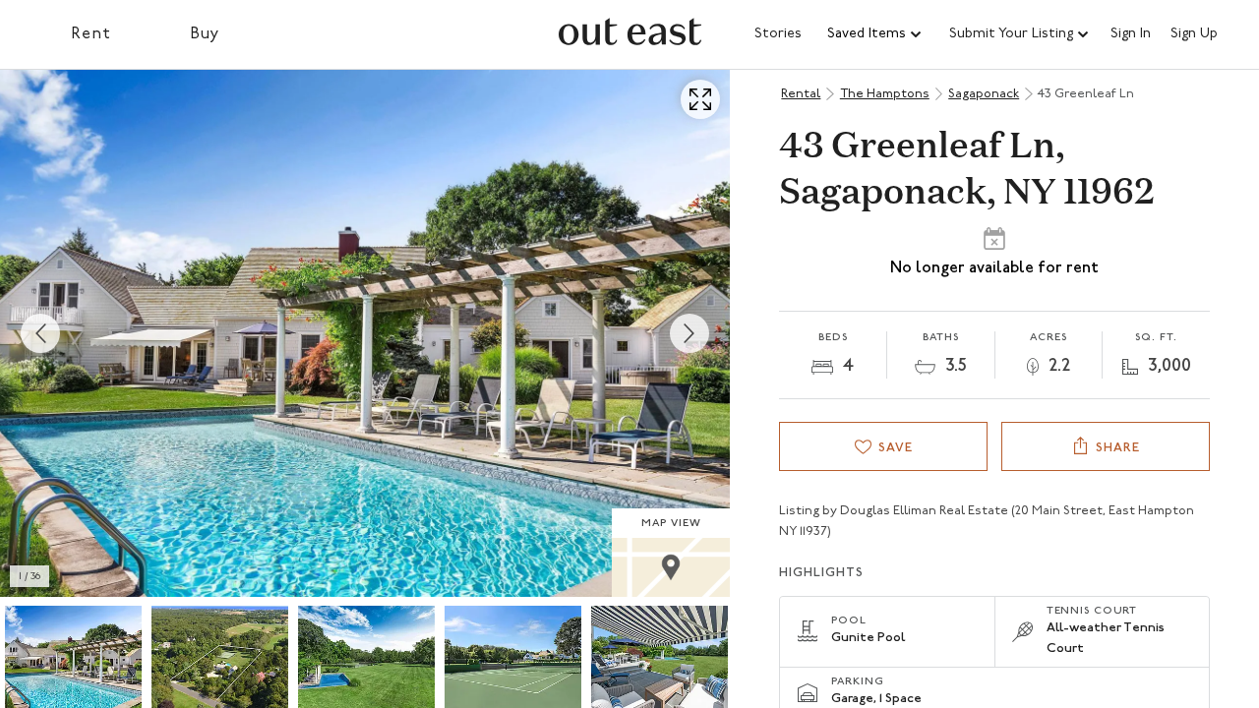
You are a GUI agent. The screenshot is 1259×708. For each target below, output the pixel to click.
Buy (205, 34)
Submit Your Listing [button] (1011, 34)
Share (1118, 448)
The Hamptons (884, 94)
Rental (800, 94)
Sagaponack (983, 94)
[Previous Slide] (40, 333)
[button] (875, 34)
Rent (91, 34)
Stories (778, 34)
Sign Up (1194, 34)
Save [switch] (895, 448)
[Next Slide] (689, 333)
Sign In (1130, 34)
